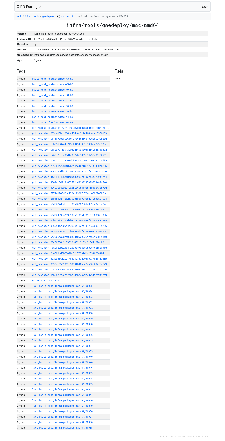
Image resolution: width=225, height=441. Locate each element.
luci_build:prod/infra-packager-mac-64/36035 (62, 427)
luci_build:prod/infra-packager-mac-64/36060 (62, 313)
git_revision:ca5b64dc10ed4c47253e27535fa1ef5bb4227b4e (69, 269)
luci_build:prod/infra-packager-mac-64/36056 (62, 335)
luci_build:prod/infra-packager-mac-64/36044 (62, 378)
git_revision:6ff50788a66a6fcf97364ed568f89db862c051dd (69, 138)
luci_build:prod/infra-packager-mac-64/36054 (62, 345)
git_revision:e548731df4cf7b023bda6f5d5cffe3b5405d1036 (69, 171)
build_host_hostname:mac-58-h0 (52, 95)
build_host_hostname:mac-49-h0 (52, 89)
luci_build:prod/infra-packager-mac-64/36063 (62, 296)
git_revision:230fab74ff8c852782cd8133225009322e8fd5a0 (69, 182)
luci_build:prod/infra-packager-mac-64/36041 (62, 395)
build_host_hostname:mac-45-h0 (52, 84)
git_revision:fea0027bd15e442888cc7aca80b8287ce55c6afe (69, 247)
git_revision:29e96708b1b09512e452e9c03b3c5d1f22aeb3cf (69, 242)
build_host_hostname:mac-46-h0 (52, 106)
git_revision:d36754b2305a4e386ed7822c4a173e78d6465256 (69, 226)
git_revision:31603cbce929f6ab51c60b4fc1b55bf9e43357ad (69, 187)
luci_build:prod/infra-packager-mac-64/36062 (62, 302)
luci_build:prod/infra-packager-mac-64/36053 (62, 351)
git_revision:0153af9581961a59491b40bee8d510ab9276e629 (69, 264)
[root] (19, 16)
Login (205, 6)
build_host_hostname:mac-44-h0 (52, 117)
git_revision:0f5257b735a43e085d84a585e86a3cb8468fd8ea (69, 149)
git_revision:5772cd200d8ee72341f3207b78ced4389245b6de (69, 193)
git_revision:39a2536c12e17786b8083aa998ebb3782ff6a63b (69, 258)
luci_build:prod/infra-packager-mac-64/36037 (62, 416)
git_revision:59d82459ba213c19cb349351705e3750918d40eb (69, 215)
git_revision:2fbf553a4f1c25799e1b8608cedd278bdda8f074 (69, 198)
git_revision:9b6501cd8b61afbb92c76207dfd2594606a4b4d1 (69, 253)
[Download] (35, 44)
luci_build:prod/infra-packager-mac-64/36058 (62, 324)
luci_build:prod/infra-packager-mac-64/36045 (62, 373)
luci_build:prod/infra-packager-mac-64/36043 (62, 384)
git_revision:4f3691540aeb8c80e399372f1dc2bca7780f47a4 (69, 176)
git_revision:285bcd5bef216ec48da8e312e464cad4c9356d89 (69, 133)
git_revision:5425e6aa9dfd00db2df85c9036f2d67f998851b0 (69, 236)
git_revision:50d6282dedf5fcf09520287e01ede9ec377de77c (69, 204)
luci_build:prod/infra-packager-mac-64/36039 (62, 405)
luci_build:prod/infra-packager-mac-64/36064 (62, 291)
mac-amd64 (67, 16)
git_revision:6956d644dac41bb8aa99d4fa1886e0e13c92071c (69, 231)
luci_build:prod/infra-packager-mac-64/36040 (62, 400)
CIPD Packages (29, 6)
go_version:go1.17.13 (46, 280)
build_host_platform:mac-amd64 (52, 122)
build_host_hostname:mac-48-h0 (52, 111)
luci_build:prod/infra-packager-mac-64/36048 (62, 362)
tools (36, 16)
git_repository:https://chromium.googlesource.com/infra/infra (74, 127)
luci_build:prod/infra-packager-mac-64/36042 (62, 389)
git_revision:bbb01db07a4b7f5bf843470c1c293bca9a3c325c (69, 144)
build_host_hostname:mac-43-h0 (52, 78)
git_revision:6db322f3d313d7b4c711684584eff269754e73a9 (69, 220)
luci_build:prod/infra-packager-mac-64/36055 (62, 340)
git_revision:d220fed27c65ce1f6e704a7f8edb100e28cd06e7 (69, 209)
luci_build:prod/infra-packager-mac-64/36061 (62, 307)
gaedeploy (48, 16)
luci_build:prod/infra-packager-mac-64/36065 (62, 286)
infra (27, 16)
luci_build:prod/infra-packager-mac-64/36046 (62, 367)
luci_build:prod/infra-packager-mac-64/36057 (62, 329)
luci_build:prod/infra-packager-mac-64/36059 (62, 318)
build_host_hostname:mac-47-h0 (52, 100)
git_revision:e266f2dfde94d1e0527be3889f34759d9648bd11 (69, 155)
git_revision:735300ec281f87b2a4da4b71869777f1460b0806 (69, 166)
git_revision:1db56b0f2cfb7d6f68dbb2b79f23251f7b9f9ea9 (69, 275)
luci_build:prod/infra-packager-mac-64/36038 (62, 411)
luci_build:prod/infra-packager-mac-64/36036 (62, 422)
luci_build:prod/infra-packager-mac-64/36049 (62, 356)
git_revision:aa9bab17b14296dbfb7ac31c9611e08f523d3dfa (69, 160)
